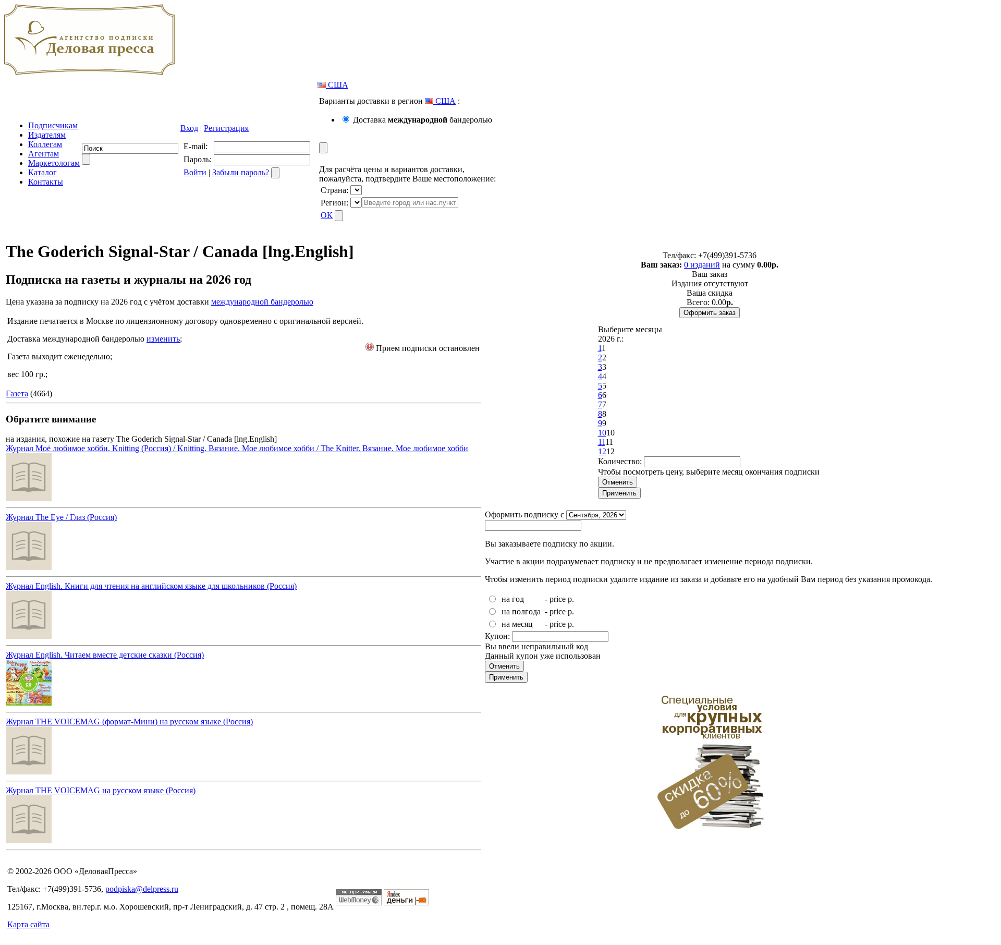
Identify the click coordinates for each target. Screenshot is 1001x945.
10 (602, 432)
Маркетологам (54, 163)
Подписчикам (53, 125)
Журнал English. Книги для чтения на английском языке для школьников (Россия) (151, 585)
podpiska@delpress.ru (141, 889)
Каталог (42, 172)
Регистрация (226, 128)
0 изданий (702, 264)
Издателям (47, 134)
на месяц (517, 624)
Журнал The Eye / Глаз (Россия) (61, 517)
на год (513, 599)
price (558, 599)
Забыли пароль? (240, 172)
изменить (163, 338)
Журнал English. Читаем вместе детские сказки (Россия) (105, 654)
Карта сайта (28, 924)
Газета (17, 393)
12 (602, 451)
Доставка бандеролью (422, 119)
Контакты (45, 181)
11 (601, 442)
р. (571, 599)
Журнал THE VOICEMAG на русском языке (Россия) (101, 790)
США (337, 84)
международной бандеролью (262, 301)
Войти (195, 172)
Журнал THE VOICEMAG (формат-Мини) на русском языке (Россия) (129, 721)
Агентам (43, 153)
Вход (189, 128)
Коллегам (45, 144)
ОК (327, 215)
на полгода (521, 611)
